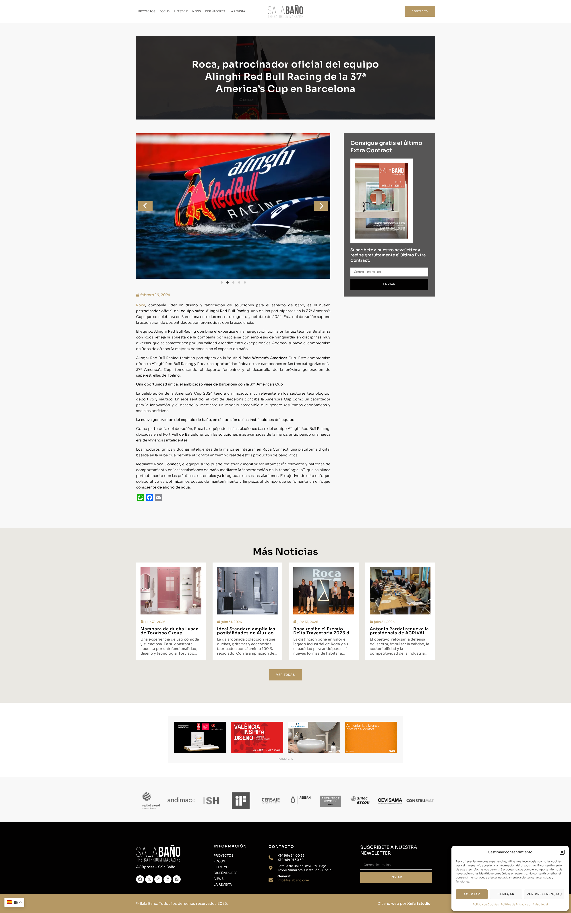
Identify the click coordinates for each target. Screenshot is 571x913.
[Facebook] (140, 879)
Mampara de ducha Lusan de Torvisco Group (170, 631)
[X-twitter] (149, 879)
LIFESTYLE (181, 11)
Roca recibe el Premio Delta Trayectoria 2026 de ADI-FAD (322, 633)
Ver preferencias (544, 894)
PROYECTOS (146, 11)
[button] (562, 852)
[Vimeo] (177, 879)
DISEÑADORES (215, 11)
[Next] (321, 206)
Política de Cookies (486, 904)
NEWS (196, 11)
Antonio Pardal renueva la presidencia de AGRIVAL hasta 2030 (399, 633)
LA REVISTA (237, 11)
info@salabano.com (293, 880)
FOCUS (165, 11)
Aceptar (471, 894)
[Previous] (145, 206)
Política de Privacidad (515, 904)
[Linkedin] (167, 879)
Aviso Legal (540, 904)
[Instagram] (158, 879)
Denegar (505, 894)
